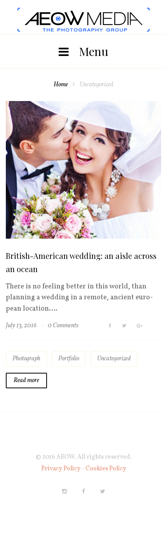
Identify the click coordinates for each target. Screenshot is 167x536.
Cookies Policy (105, 468)
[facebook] (83, 491)
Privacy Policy (61, 468)
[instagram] (64, 491)
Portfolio (68, 358)
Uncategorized (114, 358)
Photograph (26, 358)
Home (61, 84)
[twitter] (102, 491)
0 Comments (63, 325)
